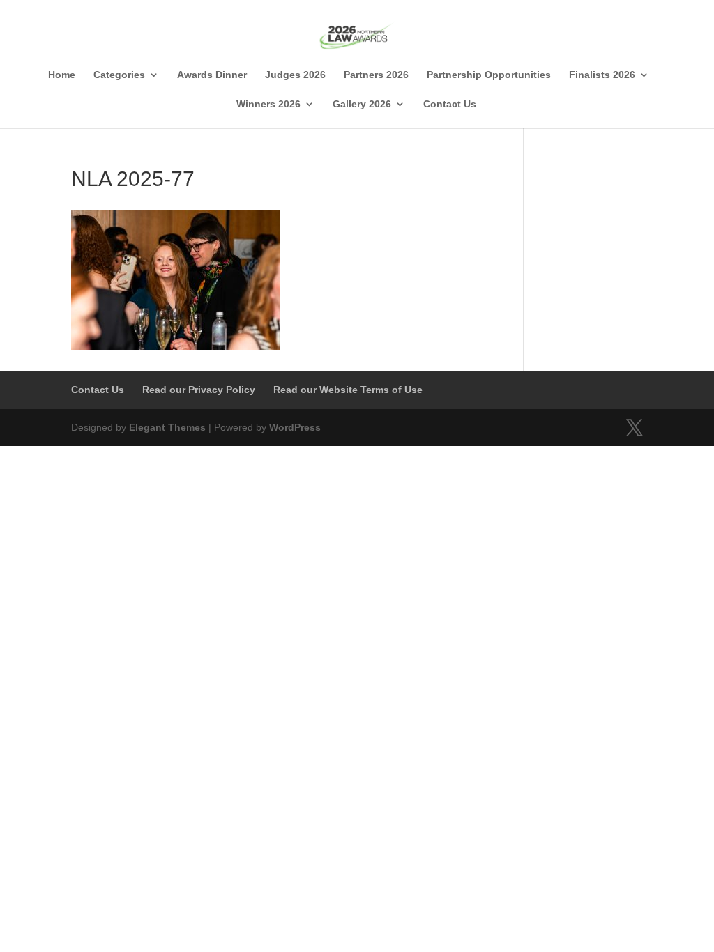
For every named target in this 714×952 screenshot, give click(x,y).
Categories (119, 75)
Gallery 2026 (362, 104)
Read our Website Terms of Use (348, 389)
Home (61, 75)
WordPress (295, 427)
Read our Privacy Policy (198, 389)
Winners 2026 (268, 104)
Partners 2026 (376, 75)
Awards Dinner (212, 75)
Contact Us (449, 104)
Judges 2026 (295, 75)
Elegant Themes (167, 427)
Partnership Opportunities (489, 75)
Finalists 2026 (602, 75)
